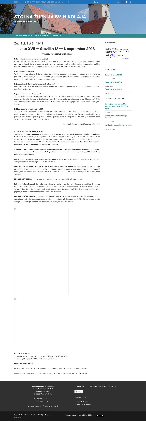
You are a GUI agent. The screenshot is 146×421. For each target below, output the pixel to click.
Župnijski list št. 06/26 (113, 89)
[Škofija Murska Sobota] (126, 2)
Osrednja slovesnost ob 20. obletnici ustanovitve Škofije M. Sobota (117, 106)
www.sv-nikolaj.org (35, 406)
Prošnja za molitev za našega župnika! (116, 117)
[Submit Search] (118, 2)
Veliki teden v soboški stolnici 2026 (118, 125)
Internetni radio (80, 397)
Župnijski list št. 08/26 (113, 75)
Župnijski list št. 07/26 (113, 82)
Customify (17, 417)
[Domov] (130, 2)
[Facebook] (123, 2)
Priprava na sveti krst (22, 373)
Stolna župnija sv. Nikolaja (50, 16)
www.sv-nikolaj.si (51, 406)
